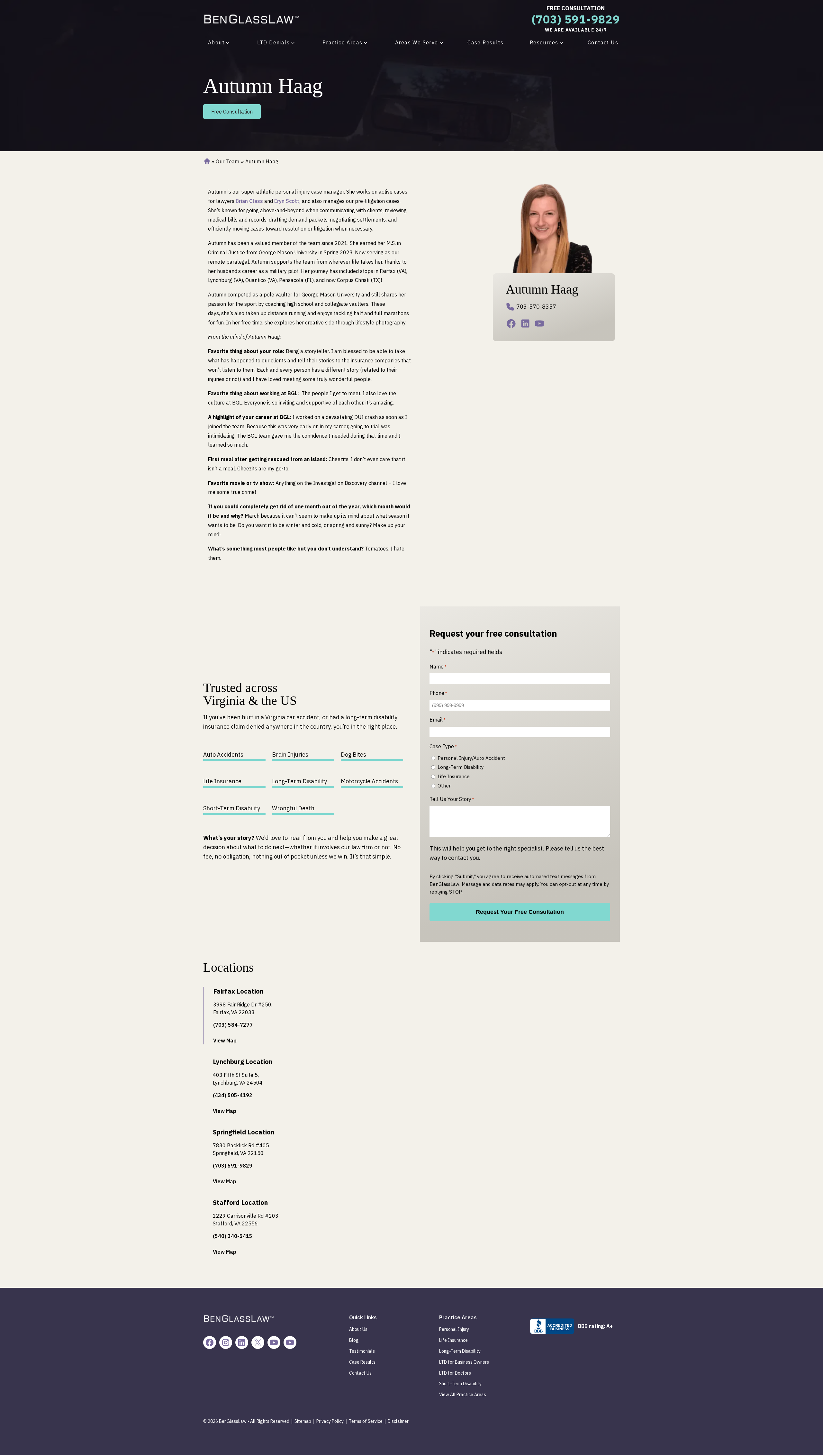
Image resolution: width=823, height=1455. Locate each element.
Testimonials (362, 1351)
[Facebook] (513, 325)
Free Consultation (576, 8)
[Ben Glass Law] (251, 18)
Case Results (485, 42)
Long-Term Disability (299, 781)
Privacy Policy (330, 1421)
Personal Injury (454, 1329)
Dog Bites (353, 754)
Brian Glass (249, 201)
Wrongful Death (293, 808)
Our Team (227, 161)
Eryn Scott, (287, 201)
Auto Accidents (223, 754)
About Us (358, 1329)
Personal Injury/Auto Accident (471, 758)
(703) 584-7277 (233, 1025)
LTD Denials (273, 42)
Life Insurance (222, 781)
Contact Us (603, 42)
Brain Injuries (290, 754)
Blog (354, 1340)
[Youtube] (541, 325)
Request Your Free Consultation (520, 912)
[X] (257, 1342)
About (216, 42)
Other (444, 786)
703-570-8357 (536, 306)
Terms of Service (366, 1421)
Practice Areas (342, 42)
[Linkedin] (527, 325)
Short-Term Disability (231, 808)
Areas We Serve (416, 42)
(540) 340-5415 (232, 1236)
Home (206, 161)
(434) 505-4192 (232, 1095)
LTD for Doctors (455, 1373)
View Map (225, 1040)
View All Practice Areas (462, 1394)
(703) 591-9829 (576, 19)
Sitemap (302, 1421)
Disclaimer (398, 1421)
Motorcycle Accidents (369, 781)
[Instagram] (225, 1342)
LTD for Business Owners (464, 1362)
